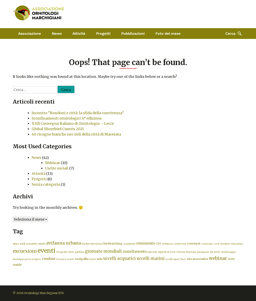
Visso (183, 259)
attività (41, 244)
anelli (22, 244)
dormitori (225, 244)
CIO (158, 243)
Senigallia (82, 259)
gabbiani (79, 252)
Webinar (52, 162)
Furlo (71, 252)
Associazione (29, 33)
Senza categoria (46, 184)
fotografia (61, 252)
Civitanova (167, 244)
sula (99, 259)
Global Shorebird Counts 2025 (58, 129)
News (57, 33)
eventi (46, 250)
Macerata (191, 252)
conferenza (180, 244)
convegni (193, 243)
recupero (36, 259)
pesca (28, 259)
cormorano (207, 244)
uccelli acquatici (119, 258)
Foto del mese (168, 33)
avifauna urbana (63, 243)
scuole (70, 259)
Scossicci (61, 259)
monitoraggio (228, 252)
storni (92, 259)
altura (16, 244)
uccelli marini (151, 258)
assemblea (31, 244)
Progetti (103, 33)
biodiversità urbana (92, 244)
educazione (237, 244)
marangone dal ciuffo (208, 252)
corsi (216, 244)
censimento (145, 243)
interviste (152, 252)
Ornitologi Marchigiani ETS (44, 293)
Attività (78, 33)
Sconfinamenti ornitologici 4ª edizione (67, 118)
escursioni (25, 251)
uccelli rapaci (172, 259)
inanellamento (135, 252)
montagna (18, 259)
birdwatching (112, 243)
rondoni (48, 259)
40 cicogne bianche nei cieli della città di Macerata (76, 134)
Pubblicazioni (133, 33)
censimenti (129, 244)
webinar (218, 258)
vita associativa (197, 259)
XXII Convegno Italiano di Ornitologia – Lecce (73, 123)
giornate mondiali (103, 251)
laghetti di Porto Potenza (171, 252)
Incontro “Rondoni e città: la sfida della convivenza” (78, 113)
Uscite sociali (56, 168)
